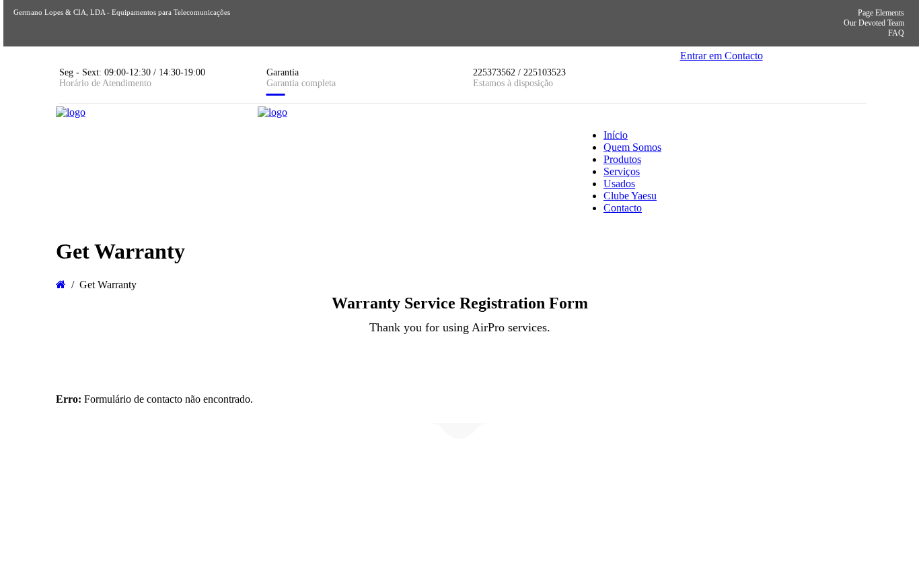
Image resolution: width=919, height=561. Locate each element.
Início (615, 135)
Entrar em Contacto (721, 55)
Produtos (622, 159)
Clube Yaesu (630, 195)
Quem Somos (632, 147)
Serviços (621, 171)
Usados (619, 183)
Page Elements (881, 13)
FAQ (896, 33)
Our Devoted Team (874, 23)
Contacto (622, 207)
